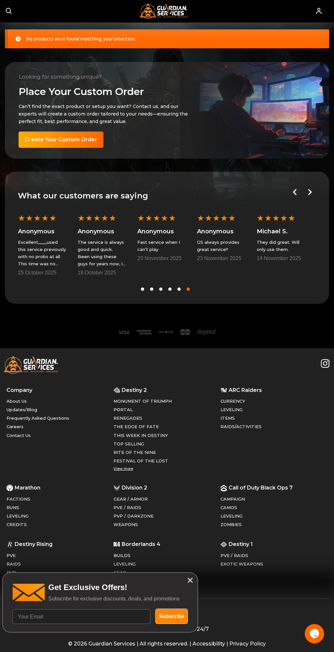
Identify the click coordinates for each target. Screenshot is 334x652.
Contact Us (19, 435)
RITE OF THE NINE (135, 452)
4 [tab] (170, 289)
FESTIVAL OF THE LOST (141, 460)
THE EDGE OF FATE (136, 426)
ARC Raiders (245, 390)
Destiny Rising (34, 544)
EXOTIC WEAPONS (241, 564)
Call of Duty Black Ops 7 (261, 488)
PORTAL (123, 409)
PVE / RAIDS (127, 507)
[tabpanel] (42, 244)
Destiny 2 (134, 390)
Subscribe (171, 616)
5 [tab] (179, 289)
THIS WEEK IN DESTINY (141, 435)
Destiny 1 (241, 544)
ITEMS (227, 418)
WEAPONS (126, 524)
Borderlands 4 (141, 544)
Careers (15, 426)
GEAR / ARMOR (131, 499)
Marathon (27, 488)
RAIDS (14, 564)
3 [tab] (160, 289)
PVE (11, 555)
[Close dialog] (190, 580)
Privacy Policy (247, 644)
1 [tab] (142, 289)
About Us (17, 401)
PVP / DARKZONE (134, 516)
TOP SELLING (129, 443)
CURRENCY (232, 401)
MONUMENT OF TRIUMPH (143, 401)
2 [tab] (151, 289)
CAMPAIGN (232, 499)
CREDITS (17, 524)
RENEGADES (128, 418)
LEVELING (231, 409)
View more (123, 468)
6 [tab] (188, 289)
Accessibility (208, 644)
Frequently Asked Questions (38, 418)
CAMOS (228, 507)
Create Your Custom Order (61, 139)
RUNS (13, 507)
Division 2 (134, 488)
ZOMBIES (231, 524)
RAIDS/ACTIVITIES (241, 426)
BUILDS (122, 555)
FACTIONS (18, 499)
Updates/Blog (22, 409)
